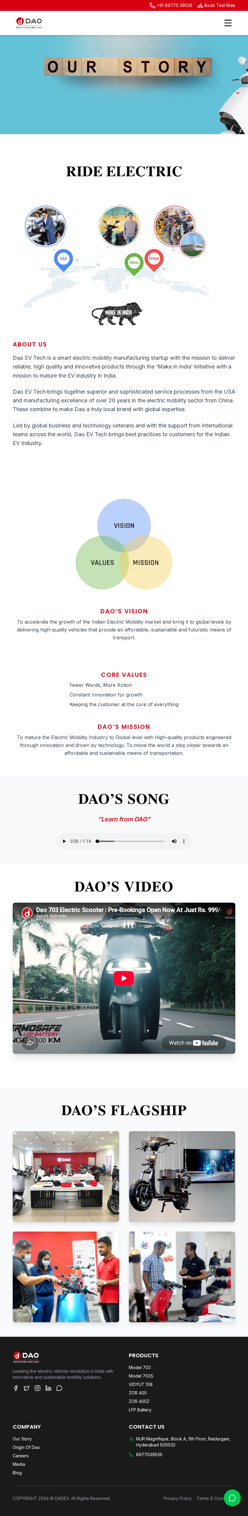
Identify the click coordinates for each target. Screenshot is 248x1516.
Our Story (22, 1438)
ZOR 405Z (139, 1401)
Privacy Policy (178, 1498)
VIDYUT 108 (141, 1384)
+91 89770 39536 (174, 5)
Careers (21, 1455)
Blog (17, 1472)
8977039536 (149, 1454)
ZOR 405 (138, 1392)
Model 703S (141, 1375)
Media (19, 1464)
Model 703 (140, 1367)
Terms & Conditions (216, 1498)
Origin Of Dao (26, 1447)
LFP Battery (140, 1409)
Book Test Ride (219, 5)
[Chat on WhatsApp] (232, 1496)
